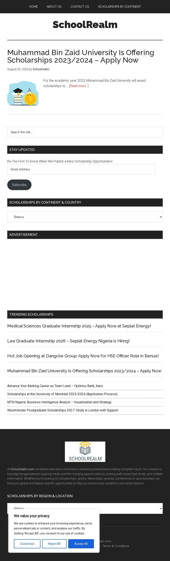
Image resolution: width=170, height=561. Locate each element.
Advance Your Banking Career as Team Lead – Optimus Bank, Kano (55, 386)
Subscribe (19, 185)
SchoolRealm (85, 24)
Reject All (54, 543)
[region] (54, 531)
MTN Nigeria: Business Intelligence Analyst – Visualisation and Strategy (59, 402)
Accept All (81, 543)
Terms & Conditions (116, 546)
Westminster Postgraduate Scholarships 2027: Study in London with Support (63, 410)
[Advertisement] (85, 273)
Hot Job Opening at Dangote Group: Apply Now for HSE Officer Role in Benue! (83, 355)
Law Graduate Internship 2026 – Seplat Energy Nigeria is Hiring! (68, 340)
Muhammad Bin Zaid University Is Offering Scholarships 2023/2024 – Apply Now (80, 56)
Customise (27, 543)
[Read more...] (79, 86)
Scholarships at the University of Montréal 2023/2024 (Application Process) (62, 394)
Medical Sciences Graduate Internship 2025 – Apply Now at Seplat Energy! (79, 326)
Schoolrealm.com (22, 469)
